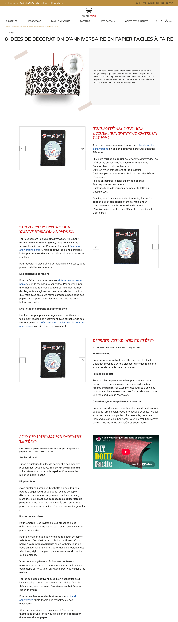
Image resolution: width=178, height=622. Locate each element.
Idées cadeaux (107, 21)
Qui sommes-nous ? (156, 3)
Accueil (8, 27)
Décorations (34, 21)
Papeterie (85, 21)
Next (82, 148)
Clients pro (141, 3)
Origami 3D (12, 21)
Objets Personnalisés (136, 21)
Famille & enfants (60, 21)
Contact (169, 3)
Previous (22, 148)
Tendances (15, 27)
